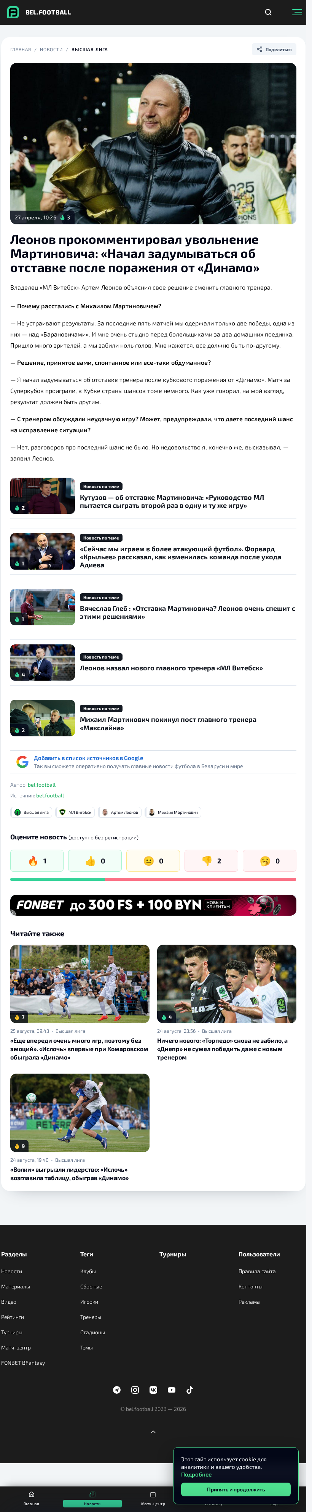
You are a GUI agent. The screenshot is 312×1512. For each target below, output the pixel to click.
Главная (21, 49)
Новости (51, 49)
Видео (8, 1301)
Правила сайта (257, 1271)
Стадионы (92, 1332)
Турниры (11, 1332)
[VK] (153, 1390)
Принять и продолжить (236, 1489)
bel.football (42, 784)
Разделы (14, 1254)
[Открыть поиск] (268, 12)
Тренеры (90, 1317)
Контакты (251, 1286)
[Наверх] (153, 1432)
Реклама (249, 1301)
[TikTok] (189, 1390)
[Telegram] (116, 1390)
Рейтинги (12, 1317)
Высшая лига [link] (70, 1031)
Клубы (88, 1271)
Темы (86, 1347)
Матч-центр (16, 1347)
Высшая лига (90, 49)
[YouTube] (171, 1390)
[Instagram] (135, 1390)
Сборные (91, 1286)
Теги (86, 1254)
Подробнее (196, 1474)
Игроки (89, 1301)
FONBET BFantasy (23, 1362)
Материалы (15, 1286)
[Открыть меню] (297, 12)
